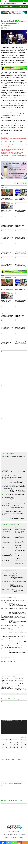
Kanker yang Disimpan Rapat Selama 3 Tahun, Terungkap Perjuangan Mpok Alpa (16, 578)
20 (14, 746)
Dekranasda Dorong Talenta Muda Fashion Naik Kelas (13, 155)
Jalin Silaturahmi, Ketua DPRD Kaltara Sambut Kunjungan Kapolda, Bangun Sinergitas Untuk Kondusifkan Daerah (17, 481)
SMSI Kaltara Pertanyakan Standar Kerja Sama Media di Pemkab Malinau (17, 613)
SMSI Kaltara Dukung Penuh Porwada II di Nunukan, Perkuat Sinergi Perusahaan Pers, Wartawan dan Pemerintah (18, 651)
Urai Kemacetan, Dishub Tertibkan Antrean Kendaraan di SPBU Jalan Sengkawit (14, 145)
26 (10, 747)
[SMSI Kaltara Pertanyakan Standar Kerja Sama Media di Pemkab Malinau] (14, 609)
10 (3, 744)
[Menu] (2, 3)
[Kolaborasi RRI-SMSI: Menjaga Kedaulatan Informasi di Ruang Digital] (14, 601)
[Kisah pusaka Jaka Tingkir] (8, 589)
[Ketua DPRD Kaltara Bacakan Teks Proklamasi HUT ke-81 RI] (14, 462)
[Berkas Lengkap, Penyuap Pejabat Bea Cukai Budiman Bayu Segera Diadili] (20, 543)
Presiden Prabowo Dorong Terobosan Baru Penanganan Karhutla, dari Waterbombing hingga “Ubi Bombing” (7, 239)
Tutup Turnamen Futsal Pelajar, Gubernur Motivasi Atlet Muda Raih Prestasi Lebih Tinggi (13, 675)
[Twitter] (10, 827)
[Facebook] (8, 827)
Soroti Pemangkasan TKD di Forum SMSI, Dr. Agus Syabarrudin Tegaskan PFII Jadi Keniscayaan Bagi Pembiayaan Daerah (18, 631)
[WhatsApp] (18, 827)
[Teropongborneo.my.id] (10, 4)
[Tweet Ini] (18, 183)
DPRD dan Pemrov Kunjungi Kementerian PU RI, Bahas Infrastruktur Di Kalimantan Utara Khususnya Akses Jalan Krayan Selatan (17, 500)
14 (17, 744)
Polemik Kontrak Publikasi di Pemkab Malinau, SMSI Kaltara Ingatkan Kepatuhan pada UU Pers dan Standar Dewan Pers (17, 622)
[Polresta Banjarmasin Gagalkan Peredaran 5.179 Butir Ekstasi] (7, 530)
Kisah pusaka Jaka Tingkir (18, 591)
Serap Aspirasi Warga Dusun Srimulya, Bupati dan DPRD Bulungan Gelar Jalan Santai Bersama (21, 266)
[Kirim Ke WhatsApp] (26, 183)
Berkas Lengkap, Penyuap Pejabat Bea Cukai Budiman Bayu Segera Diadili (20, 549)
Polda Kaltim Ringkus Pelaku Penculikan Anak (7, 561)
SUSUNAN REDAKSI (16, 831)
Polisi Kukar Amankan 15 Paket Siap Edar (7, 548)
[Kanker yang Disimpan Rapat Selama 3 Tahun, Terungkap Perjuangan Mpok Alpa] (14, 574)
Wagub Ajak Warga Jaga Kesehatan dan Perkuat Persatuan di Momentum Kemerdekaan (20, 252)
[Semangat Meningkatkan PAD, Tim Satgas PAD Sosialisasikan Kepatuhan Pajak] (21, 192)
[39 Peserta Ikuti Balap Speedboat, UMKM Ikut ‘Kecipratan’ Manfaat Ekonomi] (21, 232)
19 (10, 746)
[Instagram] (13, 827)
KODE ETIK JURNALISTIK (9, 834)
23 (25, 746)
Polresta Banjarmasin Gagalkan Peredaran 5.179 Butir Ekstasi (7, 536)
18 (6, 746)
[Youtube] (15, 827)
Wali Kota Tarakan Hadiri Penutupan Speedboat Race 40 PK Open (6, 252)
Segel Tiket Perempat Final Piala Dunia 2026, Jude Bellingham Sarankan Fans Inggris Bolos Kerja (7, 687)
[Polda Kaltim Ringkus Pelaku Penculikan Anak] (7, 556)
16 (25, 744)
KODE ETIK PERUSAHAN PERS (14, 836)
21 (17, 746)
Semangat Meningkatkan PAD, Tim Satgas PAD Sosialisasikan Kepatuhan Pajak (11, 142)
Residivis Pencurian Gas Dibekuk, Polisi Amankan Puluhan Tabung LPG (20, 562)
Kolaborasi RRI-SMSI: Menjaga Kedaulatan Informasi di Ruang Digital (17, 605)
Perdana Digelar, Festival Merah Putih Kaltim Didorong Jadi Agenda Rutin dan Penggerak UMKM (6, 266)
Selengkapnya (13, 694)
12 (10, 744)
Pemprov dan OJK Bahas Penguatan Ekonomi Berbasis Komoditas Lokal (13, 139)
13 (14, 744)
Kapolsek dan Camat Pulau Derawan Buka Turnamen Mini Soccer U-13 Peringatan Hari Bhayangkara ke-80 (21, 688)
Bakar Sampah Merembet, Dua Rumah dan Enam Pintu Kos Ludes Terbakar (20, 536)
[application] (14, 727)
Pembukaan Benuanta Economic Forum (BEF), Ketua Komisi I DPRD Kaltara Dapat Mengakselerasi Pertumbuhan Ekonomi (17, 491)
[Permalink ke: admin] (2, 28)
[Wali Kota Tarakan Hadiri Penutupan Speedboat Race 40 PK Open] (7, 246)
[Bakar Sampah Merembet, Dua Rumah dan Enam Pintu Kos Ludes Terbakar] (20, 530)
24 (3, 747)
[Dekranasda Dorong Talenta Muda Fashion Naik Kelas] (21, 219)
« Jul (2, 751)
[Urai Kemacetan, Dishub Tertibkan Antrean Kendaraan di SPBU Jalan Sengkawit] (7, 205)
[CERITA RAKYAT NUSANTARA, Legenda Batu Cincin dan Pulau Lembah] (14, 582)
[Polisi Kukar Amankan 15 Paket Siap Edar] (7, 543)
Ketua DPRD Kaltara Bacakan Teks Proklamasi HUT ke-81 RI (13, 472)
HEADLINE (3, 18)
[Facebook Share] (15, 183)
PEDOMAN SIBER (20, 834)
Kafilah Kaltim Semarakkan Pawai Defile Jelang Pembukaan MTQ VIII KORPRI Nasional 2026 (12, 153)
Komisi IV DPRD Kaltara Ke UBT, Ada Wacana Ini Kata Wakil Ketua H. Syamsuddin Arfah (17, 508)
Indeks (9, 831)
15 (21, 744)
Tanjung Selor (9, 18)
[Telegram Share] (23, 183)
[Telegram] (20, 828)
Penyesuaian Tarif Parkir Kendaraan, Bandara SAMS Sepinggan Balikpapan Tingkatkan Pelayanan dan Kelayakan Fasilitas (13, 149)
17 (3, 746)
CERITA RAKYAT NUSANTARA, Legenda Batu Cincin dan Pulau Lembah (17, 586)
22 (21, 746)
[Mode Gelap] (24, 3)
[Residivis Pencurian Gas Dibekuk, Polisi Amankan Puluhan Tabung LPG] (20, 556)
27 (14, 747)
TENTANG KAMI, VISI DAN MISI (13, 833)
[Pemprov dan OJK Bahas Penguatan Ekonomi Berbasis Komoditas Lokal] (7, 192)
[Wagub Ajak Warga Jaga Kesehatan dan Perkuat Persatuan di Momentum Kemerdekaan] (21, 246)
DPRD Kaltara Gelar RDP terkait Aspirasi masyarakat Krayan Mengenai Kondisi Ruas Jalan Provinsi (17, 517)
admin (5, 27)
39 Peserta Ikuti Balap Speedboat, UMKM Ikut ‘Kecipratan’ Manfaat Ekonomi (20, 239)
